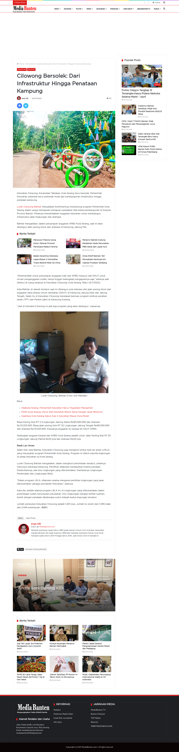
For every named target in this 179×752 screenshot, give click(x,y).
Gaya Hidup (127, 9)
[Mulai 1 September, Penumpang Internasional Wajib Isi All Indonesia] (96, 664)
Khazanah (100, 9)
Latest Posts (31, 518)
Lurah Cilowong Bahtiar (29, 207)
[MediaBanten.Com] (25, 9)
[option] (64, 585)
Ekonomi (67, 9)
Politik (78, 9)
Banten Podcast (98, 714)
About (20, 518)
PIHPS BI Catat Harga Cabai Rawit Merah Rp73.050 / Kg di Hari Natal (30, 677)
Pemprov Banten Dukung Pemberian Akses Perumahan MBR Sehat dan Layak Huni (95, 243)
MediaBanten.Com (47, 527)
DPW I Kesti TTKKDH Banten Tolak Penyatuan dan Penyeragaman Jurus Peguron (138, 124)
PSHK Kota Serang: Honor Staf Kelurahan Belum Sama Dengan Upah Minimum (61, 412)
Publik (156, 9)
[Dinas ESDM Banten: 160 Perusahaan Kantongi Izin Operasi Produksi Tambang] (73, 259)
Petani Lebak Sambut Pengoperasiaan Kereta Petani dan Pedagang (96, 646)
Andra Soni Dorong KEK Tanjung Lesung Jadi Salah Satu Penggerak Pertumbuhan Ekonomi (43, 585)
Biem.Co (94, 722)
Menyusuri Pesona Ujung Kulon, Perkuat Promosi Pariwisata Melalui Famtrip (45, 243)
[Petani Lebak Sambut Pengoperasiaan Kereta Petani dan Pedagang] (96, 633)
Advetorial (30, 64)
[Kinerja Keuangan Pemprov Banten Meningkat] (64, 633)
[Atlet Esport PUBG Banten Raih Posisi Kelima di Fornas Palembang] (129, 150)
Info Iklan (58, 722)
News (56, 9)
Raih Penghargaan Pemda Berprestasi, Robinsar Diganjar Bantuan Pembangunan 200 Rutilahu (68, 2)
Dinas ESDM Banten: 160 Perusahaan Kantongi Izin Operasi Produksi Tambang (94, 259)
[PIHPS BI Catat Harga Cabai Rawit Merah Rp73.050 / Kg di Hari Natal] (31, 664)
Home (21, 64)
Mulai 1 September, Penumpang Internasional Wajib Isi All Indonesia (96, 677)
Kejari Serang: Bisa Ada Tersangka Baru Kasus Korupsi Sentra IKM (148, 136)
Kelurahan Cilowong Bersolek (35, 549)
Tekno (88, 9)
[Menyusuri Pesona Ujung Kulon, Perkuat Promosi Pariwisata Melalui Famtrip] (24, 243)
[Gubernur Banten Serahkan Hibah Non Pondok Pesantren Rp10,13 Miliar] (129, 109)
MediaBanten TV (143, 9)
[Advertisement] (89, 35)
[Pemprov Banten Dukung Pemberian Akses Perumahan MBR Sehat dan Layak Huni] (73, 243)
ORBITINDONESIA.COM (101, 726)
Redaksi (57, 710)
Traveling (114, 9)
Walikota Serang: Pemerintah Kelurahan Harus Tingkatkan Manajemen (57, 408)
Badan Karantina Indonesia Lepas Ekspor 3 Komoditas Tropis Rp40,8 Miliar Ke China (46, 259)
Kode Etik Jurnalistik (63, 718)
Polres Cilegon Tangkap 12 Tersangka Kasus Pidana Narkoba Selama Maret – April (141, 93)
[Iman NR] (23, 534)
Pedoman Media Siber (63, 714)
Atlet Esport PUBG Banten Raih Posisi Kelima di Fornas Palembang (150, 149)
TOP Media (96, 718)
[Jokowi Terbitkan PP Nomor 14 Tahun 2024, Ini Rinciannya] (64, 664)
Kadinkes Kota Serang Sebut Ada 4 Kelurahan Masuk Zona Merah (55, 416)
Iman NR (25, 98)
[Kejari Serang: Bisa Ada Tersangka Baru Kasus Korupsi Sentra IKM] (129, 137)
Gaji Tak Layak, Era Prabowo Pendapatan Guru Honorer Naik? (29, 646)
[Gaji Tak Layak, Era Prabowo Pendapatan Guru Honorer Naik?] (31, 633)
